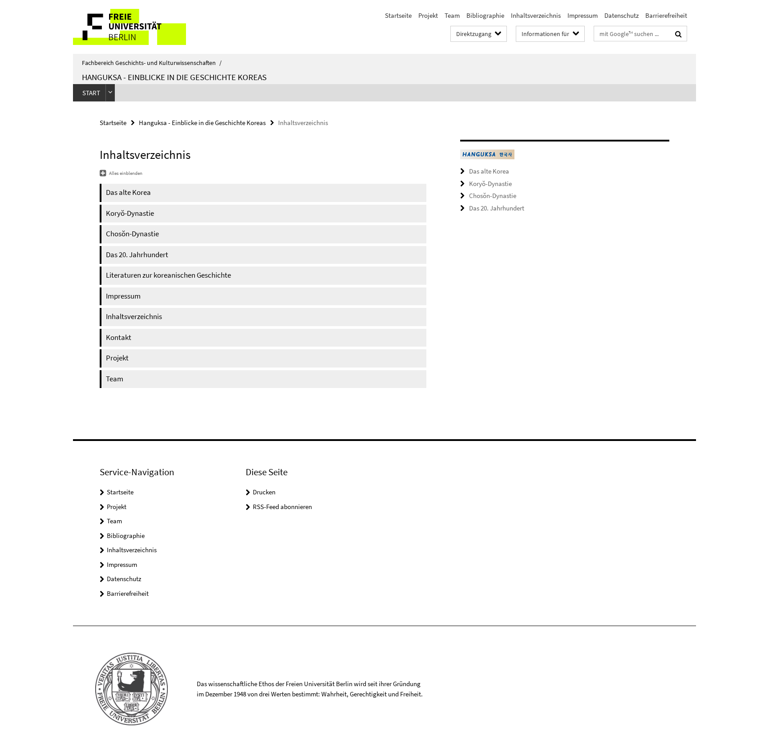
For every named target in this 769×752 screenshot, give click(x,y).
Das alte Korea (128, 192)
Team (452, 15)
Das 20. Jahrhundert (137, 254)
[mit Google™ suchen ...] (678, 34)
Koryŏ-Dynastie (130, 213)
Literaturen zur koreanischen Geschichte (168, 275)
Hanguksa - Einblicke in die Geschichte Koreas (174, 77)
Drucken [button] (264, 492)
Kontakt (118, 337)
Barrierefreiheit (666, 15)
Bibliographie (485, 15)
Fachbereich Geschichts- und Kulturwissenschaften (152, 63)
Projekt (428, 15)
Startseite (398, 15)
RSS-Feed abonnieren (282, 506)
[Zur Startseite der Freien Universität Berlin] (147, 27)
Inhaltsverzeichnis (536, 15)
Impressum (582, 15)
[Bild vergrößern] (487, 154)
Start (91, 93)
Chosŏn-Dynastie (132, 234)
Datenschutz (621, 15)
